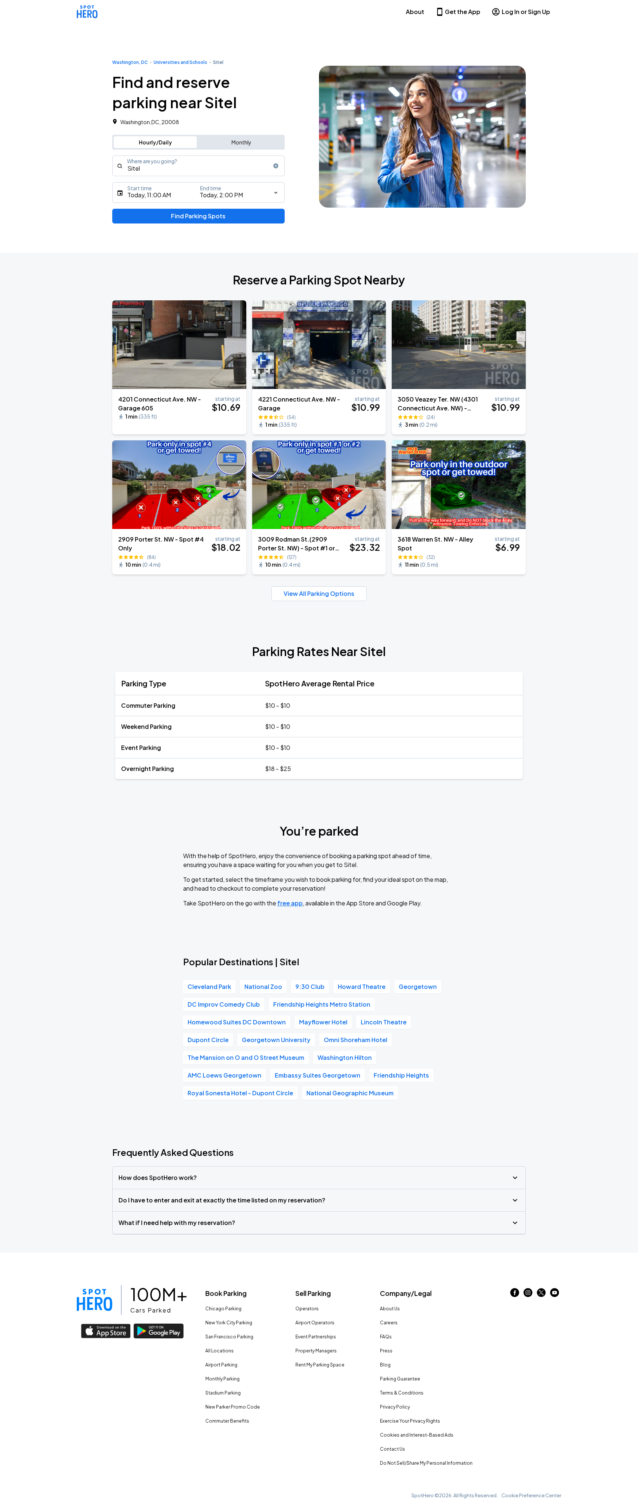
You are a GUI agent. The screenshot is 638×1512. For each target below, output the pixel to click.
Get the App (462, 12)
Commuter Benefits (227, 1421)
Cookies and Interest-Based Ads (416, 1435)
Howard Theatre (361, 986)
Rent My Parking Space (319, 1365)
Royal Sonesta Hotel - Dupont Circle (240, 1093)
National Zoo (263, 986)
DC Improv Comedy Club (224, 1004)
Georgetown (418, 986)
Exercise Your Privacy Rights (410, 1421)
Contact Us (392, 1449)
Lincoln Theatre (384, 1022)
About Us (390, 1308)
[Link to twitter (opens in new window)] (541, 1294)
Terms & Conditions (401, 1393)
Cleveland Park (209, 986)
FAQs (386, 1336)
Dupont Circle (208, 1040)
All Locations (219, 1351)
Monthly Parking (222, 1379)
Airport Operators (315, 1322)
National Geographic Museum (350, 1093)
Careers (389, 1322)
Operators (307, 1308)
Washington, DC (130, 62)
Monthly (241, 142)
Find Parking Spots (198, 216)
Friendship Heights (401, 1075)
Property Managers (316, 1351)
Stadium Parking (223, 1393)
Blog (385, 1365)
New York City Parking (228, 1322)
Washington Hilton (345, 1057)
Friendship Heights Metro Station (321, 1004)
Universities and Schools (180, 62)
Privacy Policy (395, 1407)
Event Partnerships (315, 1336)
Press (386, 1351)
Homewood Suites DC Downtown (237, 1022)
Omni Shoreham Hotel (355, 1040)
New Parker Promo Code (232, 1407)
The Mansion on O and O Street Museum (246, 1057)
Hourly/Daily (155, 142)
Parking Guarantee (400, 1379)
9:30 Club (310, 986)
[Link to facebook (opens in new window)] (514, 1294)
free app (290, 903)
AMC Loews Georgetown (224, 1075)
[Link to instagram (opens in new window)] (528, 1294)
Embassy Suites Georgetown (317, 1075)
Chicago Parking (223, 1308)
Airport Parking (221, 1365)
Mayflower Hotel (323, 1022)
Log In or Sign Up (526, 12)
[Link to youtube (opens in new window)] (554, 1294)
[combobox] (198, 166)
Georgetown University (276, 1040)
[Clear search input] (276, 166)
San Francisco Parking (229, 1336)
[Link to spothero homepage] (94, 1300)
